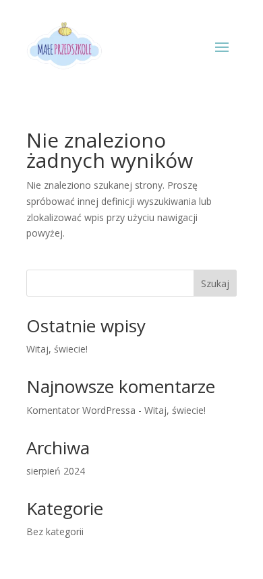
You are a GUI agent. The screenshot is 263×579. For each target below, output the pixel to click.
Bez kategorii (55, 531)
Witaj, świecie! (57, 348)
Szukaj (215, 283)
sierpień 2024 (55, 470)
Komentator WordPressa (81, 410)
